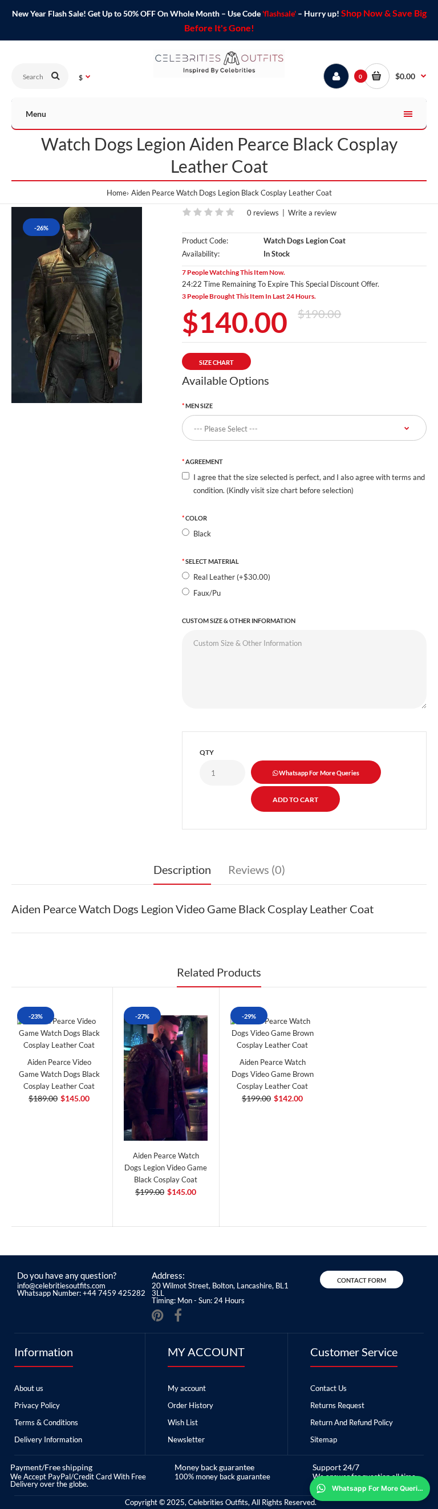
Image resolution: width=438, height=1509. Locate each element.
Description (182, 869)
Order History (190, 1405)
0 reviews (263, 212)
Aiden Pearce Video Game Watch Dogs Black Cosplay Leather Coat (59, 1074)
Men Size (199, 405)
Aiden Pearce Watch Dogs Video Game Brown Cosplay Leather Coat (273, 1074)
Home (117, 192)
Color (196, 518)
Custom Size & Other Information (238, 620)
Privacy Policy (37, 1405)
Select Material (212, 561)
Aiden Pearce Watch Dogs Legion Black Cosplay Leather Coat (231, 192)
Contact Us (328, 1388)
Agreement (204, 461)
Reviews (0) (256, 869)
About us (28, 1388)
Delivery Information (48, 1439)
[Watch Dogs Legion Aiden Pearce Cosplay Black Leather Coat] (76, 305)
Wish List (183, 1422)
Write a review (312, 212)
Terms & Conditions (46, 1422)
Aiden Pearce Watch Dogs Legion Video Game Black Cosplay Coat (165, 1167)
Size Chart (216, 362)
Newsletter (186, 1439)
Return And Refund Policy (351, 1422)
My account (187, 1388)
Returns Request (337, 1405)
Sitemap (323, 1439)
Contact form (361, 1280)
